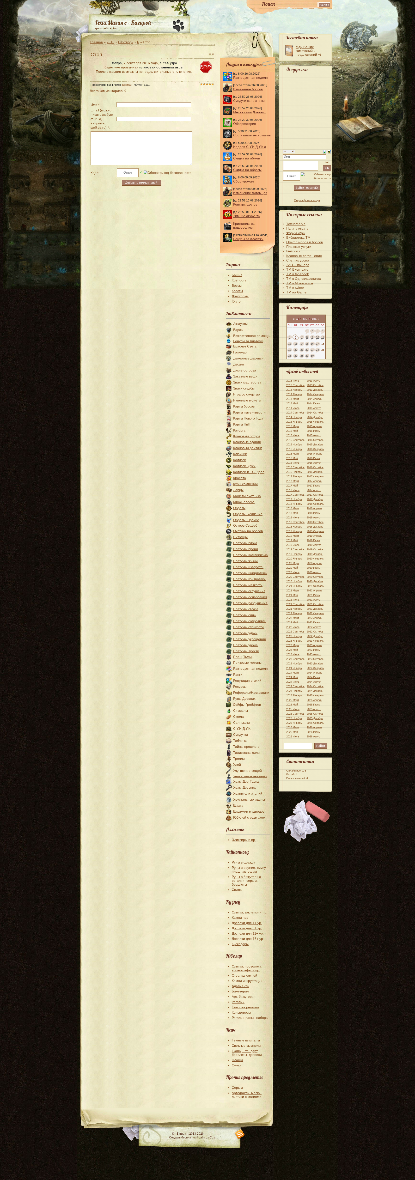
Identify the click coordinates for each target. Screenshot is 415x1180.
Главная (96, 42)
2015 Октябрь (315, 439)
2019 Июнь (313, 540)
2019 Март (292, 535)
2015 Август (314, 435)
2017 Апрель (314, 481)
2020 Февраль (315, 558)
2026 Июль (292, 736)
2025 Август (314, 709)
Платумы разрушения (250, 603)
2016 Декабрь (315, 471)
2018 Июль (292, 517)
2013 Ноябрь (294, 389)
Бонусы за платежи (248, 239)
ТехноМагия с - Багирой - (124, 22)
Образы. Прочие (246, 520)
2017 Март (292, 481)
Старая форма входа (307, 200)
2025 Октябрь (315, 713)
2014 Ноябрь (294, 417)
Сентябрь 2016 (306, 318)
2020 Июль (292, 572)
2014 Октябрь (315, 412)
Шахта (238, 805)
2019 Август (314, 544)
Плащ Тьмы (242, 657)
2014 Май (292, 403)
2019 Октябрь (315, 549)
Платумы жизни (245, 561)
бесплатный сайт (193, 1137)
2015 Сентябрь (295, 439)
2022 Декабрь (315, 636)
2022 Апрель (314, 617)
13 (295, 343)
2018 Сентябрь (295, 522)
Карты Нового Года (248, 418)
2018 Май (292, 512)
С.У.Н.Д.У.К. (242, 728)
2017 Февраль (315, 476)
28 (301, 355)
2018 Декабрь (315, 526)
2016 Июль (292, 462)
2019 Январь (294, 531)
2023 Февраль (315, 640)
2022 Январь (294, 613)
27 (295, 355)
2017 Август (314, 490)
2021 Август (314, 599)
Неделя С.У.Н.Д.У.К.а (249, 147)
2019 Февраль (315, 531)
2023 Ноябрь (294, 663)
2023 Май (292, 649)
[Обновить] (324, 151)
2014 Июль (292, 408)
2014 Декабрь (315, 417)
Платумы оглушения (249, 591)
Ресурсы (239, 686)
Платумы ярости (246, 651)
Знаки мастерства (247, 382)
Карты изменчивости (249, 412)
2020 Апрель (314, 563)
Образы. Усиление (247, 514)
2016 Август (314, 462)
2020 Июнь (313, 567)
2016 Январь (294, 449)
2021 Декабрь (315, 608)
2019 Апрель (314, 535)
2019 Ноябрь (294, 554)
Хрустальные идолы (249, 799)
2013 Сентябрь (295, 385)
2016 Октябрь (315, 467)
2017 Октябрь (315, 494)
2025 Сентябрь (295, 713)
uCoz (211, 1137)
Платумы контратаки (249, 579)
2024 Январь (294, 668)
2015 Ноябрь (294, 444)
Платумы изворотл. (248, 567)
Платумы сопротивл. (249, 621)
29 (306, 355)
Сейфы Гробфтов (247, 704)
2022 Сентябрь (295, 631)
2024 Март (292, 672)
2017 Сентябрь (295, 494)
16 (312, 343)
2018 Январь (294, 503)
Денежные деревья (248, 358)
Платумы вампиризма (250, 555)
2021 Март (292, 590)
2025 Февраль (315, 695)
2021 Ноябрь (294, 608)
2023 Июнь (313, 649)
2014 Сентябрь (295, 412)
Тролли (239, 758)
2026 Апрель (314, 727)
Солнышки (241, 722)
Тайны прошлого (246, 746)
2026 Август (314, 736)
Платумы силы (244, 615)
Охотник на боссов (248, 531)
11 (322, 337)
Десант (238, 364)
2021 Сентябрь (295, 604)
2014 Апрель (314, 398)
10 (317, 337)
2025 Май (292, 704)
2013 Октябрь (315, 385)
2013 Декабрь (315, 389)
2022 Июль (292, 627)
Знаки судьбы (244, 388)
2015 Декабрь (315, 444)
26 (289, 355)
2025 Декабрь (315, 718)
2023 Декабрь (315, 663)
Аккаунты (240, 324)
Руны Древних (244, 698)
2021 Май (292, 595)
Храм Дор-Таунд (246, 781)
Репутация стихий (247, 680)
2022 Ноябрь (294, 636)
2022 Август (314, 627)
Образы (239, 508)
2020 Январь (294, 558)
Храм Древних (244, 787)
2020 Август (314, 572)
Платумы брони (245, 549)
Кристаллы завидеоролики (244, 225)
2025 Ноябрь (294, 718)
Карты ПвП (241, 424)
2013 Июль (292, 380)
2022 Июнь (313, 622)
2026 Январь (294, 722)
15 (306, 343)
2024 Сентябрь (295, 686)
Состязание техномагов (252, 135)
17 (317, 343)
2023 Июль (292, 654)
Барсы (238, 330)
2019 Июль (292, 544)
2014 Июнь (313, 403)
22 (306, 349)
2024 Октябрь (315, 686)
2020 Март (292, 563)
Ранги (237, 674)
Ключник (240, 454)
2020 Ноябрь (294, 581)
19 (289, 349)
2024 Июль (292, 681)
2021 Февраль (315, 585)
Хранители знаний (247, 793)
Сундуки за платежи (249, 101)
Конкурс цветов (245, 204)
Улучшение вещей (247, 770)
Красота (239, 478)
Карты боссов (244, 406)
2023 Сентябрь (295, 658)
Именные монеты (247, 400)
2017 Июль (292, 490)
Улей (237, 764)
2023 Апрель (314, 645)
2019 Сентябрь (295, 549)
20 (295, 349)
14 (301, 343)
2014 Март (292, 398)
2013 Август (314, 380)
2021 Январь (294, 585)
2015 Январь (294, 421)
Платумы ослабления (250, 597)
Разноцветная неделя (250, 77)
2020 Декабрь (315, 581)
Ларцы (238, 490)
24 (317, 349)
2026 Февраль (315, 722)
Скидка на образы (247, 170)
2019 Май (292, 540)
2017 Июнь (313, 485)
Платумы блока (245, 543)
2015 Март (292, 426)
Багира (126, 84)
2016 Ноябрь (294, 471)
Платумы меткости (247, 585)
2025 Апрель (314, 700)
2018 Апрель (314, 508)
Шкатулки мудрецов (248, 811)
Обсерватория (244, 124)
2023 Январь (294, 640)
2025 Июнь (313, 704)
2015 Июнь (313, 430)
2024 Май (292, 677)
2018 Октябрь (315, 522)
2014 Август (314, 408)
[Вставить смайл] (329, 151)
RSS (240, 1134)
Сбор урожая (243, 181)
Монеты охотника (247, 496)
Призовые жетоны (247, 662)
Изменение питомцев (250, 193)
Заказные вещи (245, 376)
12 (289, 343)
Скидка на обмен (246, 158)
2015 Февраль (315, 421)
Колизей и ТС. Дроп (248, 472)
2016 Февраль (315, 449)
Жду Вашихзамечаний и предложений (306, 50)
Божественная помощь (251, 336)
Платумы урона (245, 645)
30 (312, 355)
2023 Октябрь (315, 658)
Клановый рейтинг (247, 448)
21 (301, 349)
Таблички (240, 740)
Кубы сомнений (245, 484)
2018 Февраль (315, 503)
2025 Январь (294, 695)
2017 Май (292, 485)
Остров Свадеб (245, 525)
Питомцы (240, 537)
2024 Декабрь (315, 690)
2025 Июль (292, 709)
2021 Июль (292, 599)
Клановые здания (247, 442)
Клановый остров (246, 436)
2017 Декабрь (315, 499)
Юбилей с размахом (249, 817)
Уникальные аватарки (250, 776)
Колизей (239, 460)
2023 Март (292, 645)
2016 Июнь (313, 458)
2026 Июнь (313, 731)
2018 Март (292, 508)
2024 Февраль (315, 668)
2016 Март (292, 453)
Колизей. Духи (244, 466)
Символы (240, 710)
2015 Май (292, 430)
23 (312, 349)
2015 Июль (292, 435)
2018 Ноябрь (294, 526)
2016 (110, 42)
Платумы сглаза (245, 609)
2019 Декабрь (315, 554)
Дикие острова (244, 370)
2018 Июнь (313, 512)
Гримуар (240, 352)
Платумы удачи (245, 633)
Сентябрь (125, 42)
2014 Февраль (315, 394)
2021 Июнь (313, 595)
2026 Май (292, 731)
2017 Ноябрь (294, 499)
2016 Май (292, 458)
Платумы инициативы (250, 573)
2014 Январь (294, 394)
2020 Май (292, 567)
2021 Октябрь (315, 604)
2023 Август (314, 654)
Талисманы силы (246, 752)
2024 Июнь (313, 677)
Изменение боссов (248, 89)
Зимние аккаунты (246, 216)
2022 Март (292, 617)
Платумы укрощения (249, 639)
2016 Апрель (314, 453)
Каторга (239, 430)
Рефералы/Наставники (251, 692)
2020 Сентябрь (295, 576)
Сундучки (240, 734)
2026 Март (292, 727)
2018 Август (314, 517)
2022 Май (292, 622)
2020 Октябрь (315, 576)
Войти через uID (307, 187)
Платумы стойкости (248, 627)
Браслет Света (244, 346)
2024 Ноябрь (294, 690)
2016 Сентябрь (295, 467)
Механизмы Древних (249, 112)
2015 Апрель (314, 426)
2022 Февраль (315, 613)
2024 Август (314, 681)
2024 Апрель (314, 672)
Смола (238, 716)
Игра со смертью (246, 394)
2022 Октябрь (315, 631)
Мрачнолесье (244, 502)
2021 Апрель (314, 590)
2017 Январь (294, 476)
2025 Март (292, 700)
